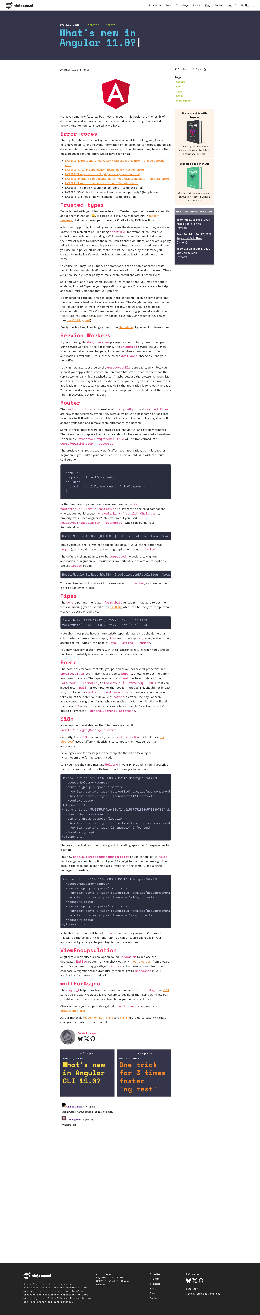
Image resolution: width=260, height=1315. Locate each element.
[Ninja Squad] (19, 5)
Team (168, 5)
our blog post (142, 962)
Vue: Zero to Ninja (187, 253)
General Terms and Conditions (203, 1294)
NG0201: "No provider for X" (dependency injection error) (102, 174)
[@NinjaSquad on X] (194, 1280)
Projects (154, 1279)
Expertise (155, 5)
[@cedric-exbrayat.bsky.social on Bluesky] (80, 1039)
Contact (219, 5)
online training (103, 1018)
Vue (178, 87)
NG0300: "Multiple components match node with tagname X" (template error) (117, 179)
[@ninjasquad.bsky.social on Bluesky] (188, 1280)
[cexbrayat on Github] (92, 1039)
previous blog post (72, 1011)
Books (196, 5)
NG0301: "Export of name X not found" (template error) (102, 183)
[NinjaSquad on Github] (201, 1280)
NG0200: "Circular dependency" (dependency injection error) (104, 170)
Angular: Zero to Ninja (189, 224)
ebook (88, 1018)
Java (179, 91)
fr (235, 5)
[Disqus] (115, 1139)
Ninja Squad (183, 101)
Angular (110, 24)
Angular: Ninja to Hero (189, 238)
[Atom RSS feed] (205, 70)
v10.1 (166, 990)
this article (126, 327)
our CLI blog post (78, 320)
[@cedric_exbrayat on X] (86, 1039)
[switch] (247, 5)
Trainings (182, 5)
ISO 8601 (115, 607)
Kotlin (179, 96)
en (230, 5)
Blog (207, 5)
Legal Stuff (192, 1289)
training (125, 1018)
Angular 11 (94, 24)
